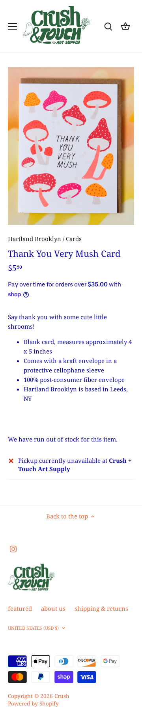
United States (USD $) (33, 628)
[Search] (108, 26)
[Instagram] (13, 548)
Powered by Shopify (33, 703)
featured (20, 608)
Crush (61, 696)
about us (53, 608)
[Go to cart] (125, 26)
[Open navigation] (12, 26)
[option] (71, 146)
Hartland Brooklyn (34, 239)
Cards (74, 239)
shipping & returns (101, 608)
